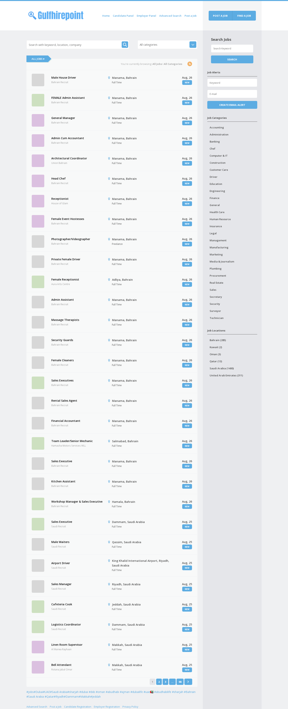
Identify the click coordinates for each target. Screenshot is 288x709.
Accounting (217, 127)
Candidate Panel (123, 15)
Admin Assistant (62, 299)
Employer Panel (146, 15)
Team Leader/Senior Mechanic (72, 441)
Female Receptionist (65, 279)
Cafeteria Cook (61, 604)
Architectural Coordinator (69, 158)
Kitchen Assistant (63, 481)
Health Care (217, 212)
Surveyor (215, 311)
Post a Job (191, 15)
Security (215, 304)
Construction (218, 162)
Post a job (220, 15)
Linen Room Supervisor (66, 644)
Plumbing (216, 268)
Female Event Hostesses (67, 219)
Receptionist (60, 199)
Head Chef (58, 178)
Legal (213, 233)
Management (218, 240)
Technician (217, 318)
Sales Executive (61, 461)
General (215, 205)
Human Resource (220, 219)
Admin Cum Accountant (67, 138)
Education (216, 184)
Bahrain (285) (218, 340)
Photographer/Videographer (70, 239)
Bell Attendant (61, 665)
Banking (215, 141)
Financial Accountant (65, 421)
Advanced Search (170, 15)
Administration (219, 134)
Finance (214, 198)
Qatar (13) (216, 361)
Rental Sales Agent (64, 400)
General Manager (63, 118)
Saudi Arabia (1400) (222, 368)
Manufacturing (219, 247)
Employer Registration (107, 706)
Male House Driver (63, 77)
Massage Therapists (65, 320)
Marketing (216, 254)
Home (106, 15)
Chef (212, 148)
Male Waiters (60, 542)
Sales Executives (62, 380)
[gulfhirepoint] (55, 15)
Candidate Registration (77, 706)
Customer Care (219, 170)
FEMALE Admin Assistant (68, 98)
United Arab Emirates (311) (226, 375)
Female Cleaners (62, 360)
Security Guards (62, 340)
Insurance (216, 226)
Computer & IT (219, 155)
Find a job (244, 15)
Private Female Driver (65, 259)
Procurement (218, 275)
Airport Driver (60, 563)
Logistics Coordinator (66, 624)
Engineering (217, 191)
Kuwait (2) (216, 347)
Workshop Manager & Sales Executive (76, 501)
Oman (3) (215, 354)
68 (180, 682)
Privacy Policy (130, 706)
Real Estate (216, 282)
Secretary (216, 297)
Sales (213, 289)
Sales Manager (61, 584)
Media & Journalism (222, 261)
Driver (213, 177)
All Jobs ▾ (38, 59)
